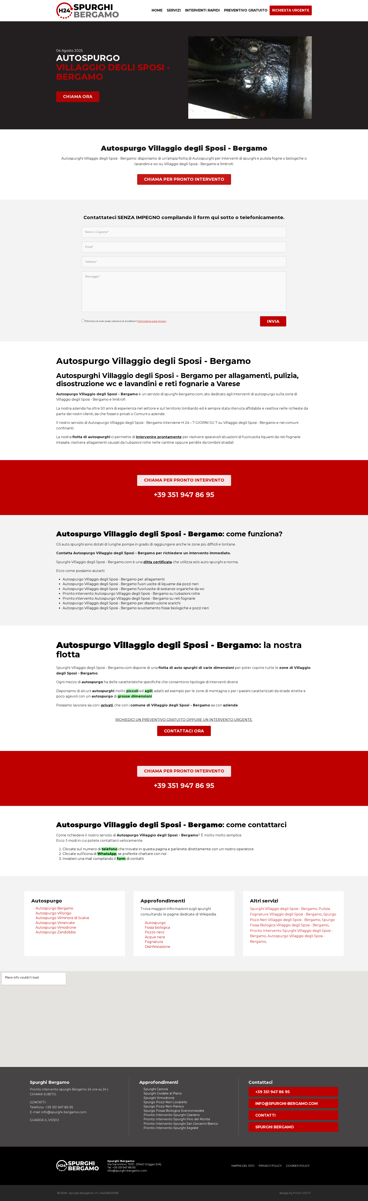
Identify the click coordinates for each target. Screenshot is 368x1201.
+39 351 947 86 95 (272, 1092)
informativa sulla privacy (151, 321)
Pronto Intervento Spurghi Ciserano (172, 1115)
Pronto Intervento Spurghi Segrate (171, 1128)
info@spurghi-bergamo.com (286, 1103)
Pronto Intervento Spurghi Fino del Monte (177, 1119)
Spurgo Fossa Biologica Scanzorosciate (174, 1111)
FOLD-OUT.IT (302, 1193)
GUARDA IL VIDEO (44, 1120)
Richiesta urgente (290, 10)
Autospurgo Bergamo (54, 908)
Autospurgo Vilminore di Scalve (62, 918)
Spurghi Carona (156, 1089)
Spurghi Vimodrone (159, 1098)
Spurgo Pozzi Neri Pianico (164, 1106)
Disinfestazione (157, 947)
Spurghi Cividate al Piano (163, 1093)
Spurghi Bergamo (274, 1127)
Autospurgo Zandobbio (56, 932)
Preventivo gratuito (245, 10)
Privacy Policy (270, 1165)
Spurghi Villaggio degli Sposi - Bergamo (283, 909)
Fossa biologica (157, 927)
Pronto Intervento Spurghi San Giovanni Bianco (181, 1124)
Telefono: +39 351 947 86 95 (51, 1107)
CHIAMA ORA (77, 96)
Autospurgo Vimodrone (56, 927)
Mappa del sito (242, 1165)
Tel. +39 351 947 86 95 (121, 1167)
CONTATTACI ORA (184, 730)
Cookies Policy (298, 1165)
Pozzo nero (154, 932)
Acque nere (155, 937)
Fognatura (154, 942)
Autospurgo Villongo (53, 913)
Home (157, 10)
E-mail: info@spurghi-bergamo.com (58, 1112)
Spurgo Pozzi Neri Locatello (165, 1102)
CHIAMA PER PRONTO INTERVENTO (184, 179)
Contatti (265, 1115)
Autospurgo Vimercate (55, 923)
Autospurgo (155, 923)
